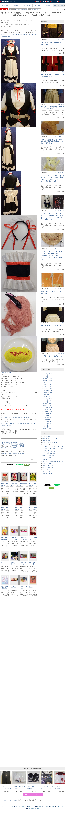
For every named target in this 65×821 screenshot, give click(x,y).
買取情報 (48, 5)
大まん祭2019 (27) (49, 450)
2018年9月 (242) (47, 390)
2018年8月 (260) (47, 392)
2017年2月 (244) (47, 427)
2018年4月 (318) (46, 400)
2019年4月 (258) (47, 377)
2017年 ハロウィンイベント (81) (53, 448)
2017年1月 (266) (46, 429)
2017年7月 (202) (47, 417)
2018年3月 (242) (47, 402)
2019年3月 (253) (47, 379)
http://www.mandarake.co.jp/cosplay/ (13, 453)
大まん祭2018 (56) (49, 452)
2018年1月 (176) (46, 406)
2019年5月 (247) (47, 375)
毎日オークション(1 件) (21, 9)
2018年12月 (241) (47, 384)
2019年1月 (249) (46, 383)
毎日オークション (36, 9)
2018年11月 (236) (47, 386)
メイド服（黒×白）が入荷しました (51, 325)
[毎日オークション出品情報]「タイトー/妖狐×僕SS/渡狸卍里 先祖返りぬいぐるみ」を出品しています (52, 141)
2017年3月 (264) (47, 425)
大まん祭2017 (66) (49, 454)
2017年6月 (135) (46, 419)
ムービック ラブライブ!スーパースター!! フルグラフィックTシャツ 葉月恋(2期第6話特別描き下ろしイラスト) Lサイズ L (47, 787)
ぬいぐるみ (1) (46, 457)
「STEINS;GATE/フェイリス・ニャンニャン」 (14, 373)
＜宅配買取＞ (22, 446)
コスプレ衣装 (61, 39)
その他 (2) (45, 469)
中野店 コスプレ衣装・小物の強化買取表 (13, 444)
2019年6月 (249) (47, 373)
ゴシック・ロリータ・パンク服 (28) (52, 461)
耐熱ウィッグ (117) (47, 465)
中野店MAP (27, 5)
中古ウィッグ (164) (48, 467)
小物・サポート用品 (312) (49, 442)
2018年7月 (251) (46, 394)
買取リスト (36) (47, 473)
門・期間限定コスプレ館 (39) (50, 436)
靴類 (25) (45, 459)
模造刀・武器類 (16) (48, 456)
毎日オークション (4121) (49, 438)
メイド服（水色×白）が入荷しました (51, 356)
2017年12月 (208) (47, 407)
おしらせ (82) (46, 471)
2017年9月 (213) (46, 413)
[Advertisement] (19, 684)
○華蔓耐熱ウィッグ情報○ (8, 448)
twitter (16, 5)
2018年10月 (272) (47, 388)
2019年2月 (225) (47, 381)
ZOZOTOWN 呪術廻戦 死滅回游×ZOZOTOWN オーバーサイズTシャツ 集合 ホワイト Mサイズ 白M (20, 787)
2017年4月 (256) (47, 423)
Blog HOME (5, 5)
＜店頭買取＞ (15, 446)
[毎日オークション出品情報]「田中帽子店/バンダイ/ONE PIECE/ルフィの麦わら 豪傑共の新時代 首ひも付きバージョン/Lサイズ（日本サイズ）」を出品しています (52, 255)
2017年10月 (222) (47, 411)
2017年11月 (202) (47, 409)
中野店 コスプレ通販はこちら (32, 794)
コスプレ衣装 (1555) (48, 440)
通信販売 (37, 5)
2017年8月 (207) (47, 415)
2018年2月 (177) (46, 404)
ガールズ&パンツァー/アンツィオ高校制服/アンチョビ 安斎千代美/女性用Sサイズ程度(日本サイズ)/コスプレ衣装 (6, 787)
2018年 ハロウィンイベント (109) (54, 446)
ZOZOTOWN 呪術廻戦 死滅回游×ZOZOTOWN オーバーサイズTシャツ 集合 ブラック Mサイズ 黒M (33, 787)
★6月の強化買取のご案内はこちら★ (11, 442)
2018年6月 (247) (47, 396)
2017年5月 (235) (47, 421)
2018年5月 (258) (47, 398)
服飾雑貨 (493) (46, 463)
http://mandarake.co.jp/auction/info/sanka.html (15, 417)
